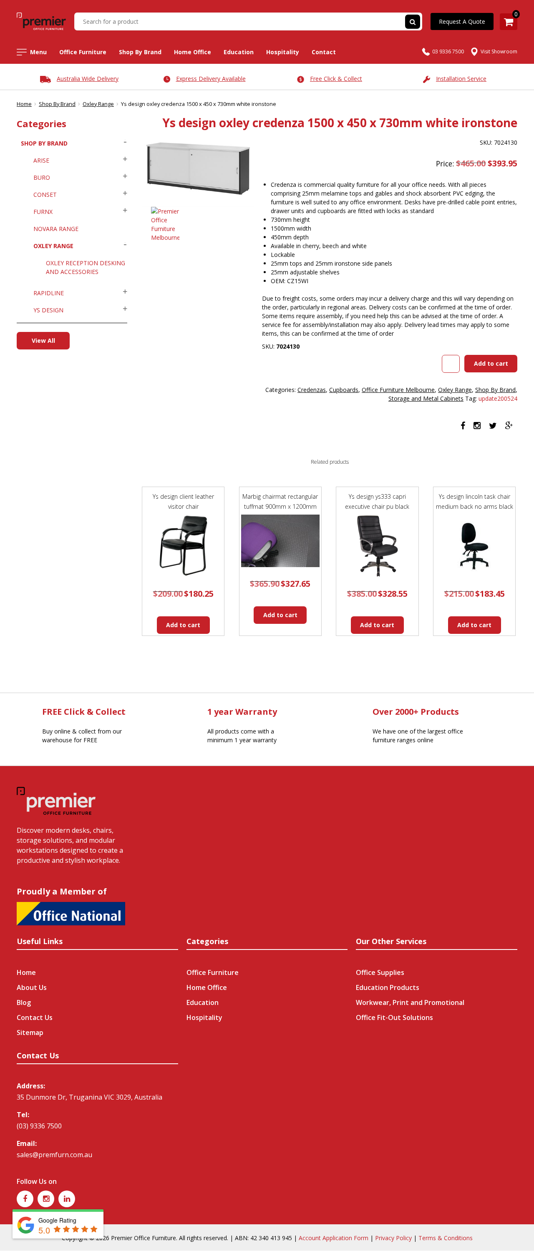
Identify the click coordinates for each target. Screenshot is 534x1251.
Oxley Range (98, 104)
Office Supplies (380, 972)
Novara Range (55, 229)
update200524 (498, 398)
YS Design (48, 310)
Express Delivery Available (211, 79)
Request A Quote (462, 21)
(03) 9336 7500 (39, 1125)
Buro (41, 177)
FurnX (43, 212)
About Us (32, 987)
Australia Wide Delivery (87, 79)
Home (24, 104)
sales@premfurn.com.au (54, 1154)
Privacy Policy (393, 1238)
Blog (24, 1002)
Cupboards (343, 390)
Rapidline (48, 293)
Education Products (387, 987)
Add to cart (491, 363)
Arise (41, 160)
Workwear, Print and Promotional (410, 1002)
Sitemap (30, 1032)
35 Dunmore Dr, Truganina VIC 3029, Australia (89, 1097)
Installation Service (461, 79)
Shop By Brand (140, 52)
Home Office (192, 52)
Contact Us (35, 1017)
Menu (38, 52)
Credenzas (311, 390)
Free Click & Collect (336, 79)
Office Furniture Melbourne (398, 390)
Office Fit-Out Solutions (394, 1017)
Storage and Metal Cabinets (425, 398)
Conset (45, 194)
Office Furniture (82, 52)
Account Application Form (333, 1238)
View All (43, 340)
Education (239, 52)
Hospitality (282, 52)
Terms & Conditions (445, 1238)
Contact (324, 52)
